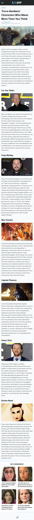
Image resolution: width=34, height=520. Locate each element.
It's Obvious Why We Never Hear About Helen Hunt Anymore (25, 507)
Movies (3, 7)
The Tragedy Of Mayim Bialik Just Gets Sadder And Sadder (9, 484)
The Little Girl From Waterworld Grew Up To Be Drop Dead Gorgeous (25, 484)
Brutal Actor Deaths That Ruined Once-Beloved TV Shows (7, 507)
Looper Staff (6, 22)
